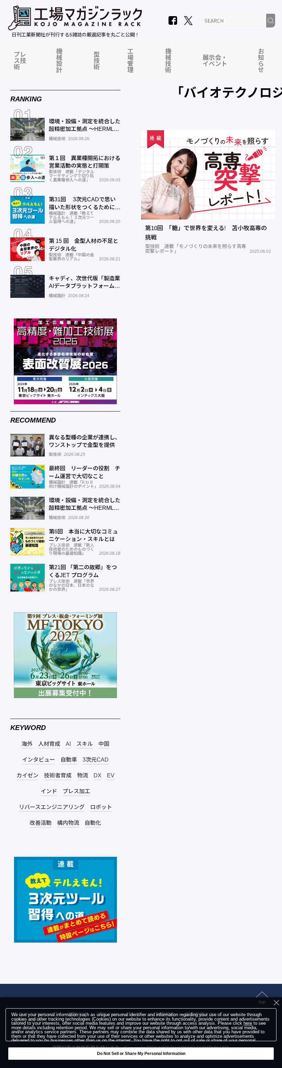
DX (97, 775)
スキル (84, 744)
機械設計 (59, 61)
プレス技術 (20, 60)
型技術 (97, 60)
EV (111, 775)
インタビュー (38, 760)
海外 (27, 744)
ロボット (101, 807)
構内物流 (68, 823)
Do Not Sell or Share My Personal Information (141, 1053)
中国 (103, 744)
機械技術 (168, 61)
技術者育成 (58, 775)
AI (68, 744)
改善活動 (41, 823)
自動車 (69, 760)
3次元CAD (96, 760)
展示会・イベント (215, 60)
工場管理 (130, 61)
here (247, 1023)
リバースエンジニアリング (52, 807)
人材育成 (49, 744)
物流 (82, 775)
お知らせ (261, 61)
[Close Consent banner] (276, 1002)
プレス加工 (76, 791)
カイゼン (28, 775)
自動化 (93, 823)
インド (49, 791)
